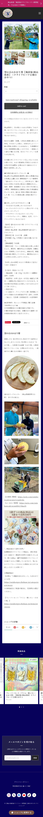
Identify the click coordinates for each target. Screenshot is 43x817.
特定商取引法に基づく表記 (21, 786)
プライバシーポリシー (21, 782)
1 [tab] (20, 707)
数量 (6, 87)
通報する (27, 323)
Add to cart (21, 106)
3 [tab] (23, 707)
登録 (35, 758)
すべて (8, 627)
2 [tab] (21, 707)
